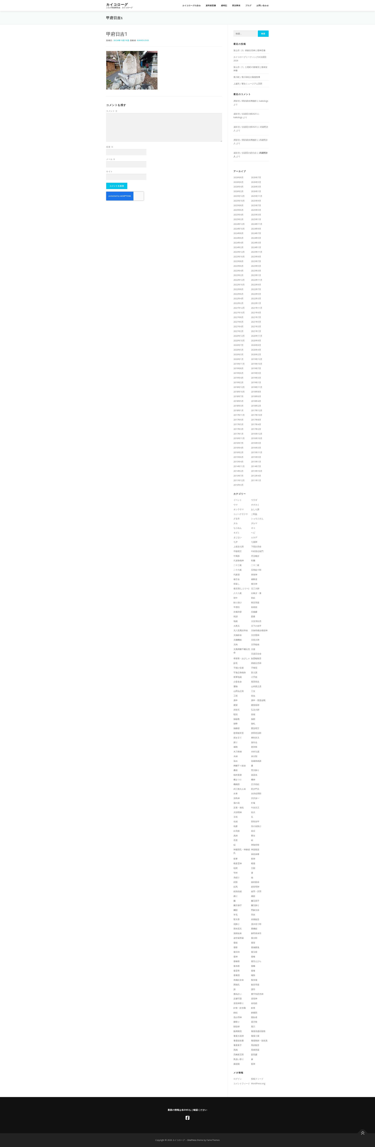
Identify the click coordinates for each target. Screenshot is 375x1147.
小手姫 (254, 677)
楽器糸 (254, 774)
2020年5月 (238, 349)
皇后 (253, 830)
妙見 (235, 663)
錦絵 (235, 1012)
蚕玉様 (254, 951)
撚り (235, 742)
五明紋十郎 (256, 569)
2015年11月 (256, 452)
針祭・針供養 (239, 1007)
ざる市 (236, 518)
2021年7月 (256, 317)
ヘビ (253, 532)
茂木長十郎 (256, 924)
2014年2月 (238, 471)
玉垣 (235, 816)
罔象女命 (255, 910)
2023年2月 (238, 275)
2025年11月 (256, 196)
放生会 (254, 742)
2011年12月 (239, 480)
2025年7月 (256, 205)
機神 (253, 779)
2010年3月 (238, 484)
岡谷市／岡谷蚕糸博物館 (244, 101)
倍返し (236, 583)
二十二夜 (255, 565)
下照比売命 (256, 546)
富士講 (254, 672)
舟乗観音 (255, 919)
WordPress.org (258, 1083)
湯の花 (236, 802)
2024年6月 (238, 238)
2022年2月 (238, 303)
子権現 (254, 667)
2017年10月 (256, 415)
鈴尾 (253, 1007)
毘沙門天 (255, 789)
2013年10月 (256, 471)
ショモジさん (257, 518)
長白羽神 (237, 1017)
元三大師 (255, 588)
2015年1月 (256, 461)
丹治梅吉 (255, 556)
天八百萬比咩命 (240, 630)
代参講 (236, 574)
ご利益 (254, 514)
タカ (235, 523)
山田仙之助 (238, 691)
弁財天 (236, 709)
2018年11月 (256, 387)
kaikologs (143, 40)
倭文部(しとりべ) (241, 588)
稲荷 (235, 868)
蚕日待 (236, 951)
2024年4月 (238, 242)
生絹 (235, 821)
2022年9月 (256, 284)
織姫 (253, 896)
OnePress (191, 1140)
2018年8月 (256, 391)
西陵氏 (236, 984)
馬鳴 (235, 1049)
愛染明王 (255, 728)
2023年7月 (256, 261)
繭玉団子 (255, 900)
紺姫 (235, 882)
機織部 (236, 784)
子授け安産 (238, 667)
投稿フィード (257, 1078)
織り (235, 896)
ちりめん (237, 528)
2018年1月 (238, 410)
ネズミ (236, 532)
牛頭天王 (255, 807)
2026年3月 (256, 186)
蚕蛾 (253, 966)
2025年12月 (239, 196)
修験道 (254, 579)
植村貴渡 (237, 774)
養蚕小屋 (255, 1035)
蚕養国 (236, 975)
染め (235, 761)
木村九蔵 (255, 751)
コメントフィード (241, 1083)
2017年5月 (238, 424)
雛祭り (236, 1021)
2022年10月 (239, 284)
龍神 (253, 1063)
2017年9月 (238, 419)
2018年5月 (238, 401)
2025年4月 (238, 214)
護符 (253, 989)
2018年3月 (238, 405)
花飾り (236, 924)
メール (110, 159)
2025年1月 (256, 219)
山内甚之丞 (256, 686)
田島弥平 (255, 821)
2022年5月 (256, 294)
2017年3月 (238, 429)
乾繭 (253, 560)
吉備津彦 (237, 611)
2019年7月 (256, 368)
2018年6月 (256, 396)
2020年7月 (238, 345)
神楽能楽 (255, 849)
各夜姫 (254, 607)
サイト (109, 171)
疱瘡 (235, 826)
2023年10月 (239, 256)
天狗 (235, 644)
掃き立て (237, 737)
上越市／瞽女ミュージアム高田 (247, 83)
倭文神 (254, 583)
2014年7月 (256, 466)
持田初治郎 (256, 733)
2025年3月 (256, 214)
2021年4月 (238, 326)
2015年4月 (238, 461)
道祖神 (254, 998)
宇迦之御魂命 (239, 672)
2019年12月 (256, 359)
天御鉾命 (237, 635)
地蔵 (235, 621)
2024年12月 (239, 224)
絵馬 (235, 886)
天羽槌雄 (255, 644)
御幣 (235, 723)
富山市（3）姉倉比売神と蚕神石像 (249, 50)
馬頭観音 (255, 1045)
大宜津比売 (256, 621)
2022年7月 (256, 289)
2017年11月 (239, 415)
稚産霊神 (237, 863)
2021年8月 (238, 317)
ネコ (253, 528)
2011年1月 (256, 480)
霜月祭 (254, 1021)
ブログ (248, 5)
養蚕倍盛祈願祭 (258, 1031)
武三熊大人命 (239, 789)
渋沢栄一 (255, 798)
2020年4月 (256, 349)
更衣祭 (254, 746)
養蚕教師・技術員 (259, 1040)
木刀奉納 (237, 751)
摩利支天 (255, 737)
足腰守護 (237, 998)
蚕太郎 (254, 938)
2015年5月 (256, 457)
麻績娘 (236, 1063)
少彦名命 (237, 681)
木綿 (235, 756)
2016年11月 (239, 438)
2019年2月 (238, 382)
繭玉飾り (255, 905)
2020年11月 (256, 335)
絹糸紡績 (237, 891)
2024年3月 (256, 242)
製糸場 (254, 979)
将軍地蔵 (237, 677)
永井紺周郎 (256, 793)
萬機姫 (254, 928)
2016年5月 (256, 443)
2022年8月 (238, 289)
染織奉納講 (256, 761)
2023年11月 (256, 251)
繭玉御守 (237, 905)
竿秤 (235, 872)
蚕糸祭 (236, 966)
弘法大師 (255, 709)
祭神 (253, 858)
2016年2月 (238, 452)
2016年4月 (238, 447)
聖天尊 (236, 919)
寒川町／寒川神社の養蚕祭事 (246, 77)
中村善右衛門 (257, 551)
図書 (253, 616)
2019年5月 (256, 373)
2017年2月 (256, 429)
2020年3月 (238, 354)
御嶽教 (236, 719)
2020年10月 (239, 340)
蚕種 (253, 956)
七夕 (235, 541)
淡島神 (236, 798)
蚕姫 (235, 942)
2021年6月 (238, 321)
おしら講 (255, 509)
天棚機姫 (237, 639)
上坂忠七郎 (238, 546)
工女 (253, 691)
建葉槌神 (255, 705)
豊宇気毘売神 (257, 994)
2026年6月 (238, 182)
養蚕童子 (237, 1045)
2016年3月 (256, 447)
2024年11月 (256, 224)
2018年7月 (238, 396)
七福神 (254, 541)
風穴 (253, 1026)
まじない (237, 537)
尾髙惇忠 (255, 681)
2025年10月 (239, 200)
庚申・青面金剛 (258, 700)
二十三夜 (237, 565)
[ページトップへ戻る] (362, 1133)
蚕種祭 (236, 961)
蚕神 (235, 956)
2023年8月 (238, 261)
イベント (237, 500)
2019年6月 (238, 373)
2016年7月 (238, 443)
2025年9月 (256, 200)
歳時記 (224, 5)
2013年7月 (238, 475)
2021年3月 (256, 326)
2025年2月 (238, 219)
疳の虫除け (256, 826)
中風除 (236, 556)
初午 (235, 597)
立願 (253, 868)
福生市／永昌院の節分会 (244, 152)
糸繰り (236, 877)
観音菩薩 (255, 984)
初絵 (253, 597)
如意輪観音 (256, 658)
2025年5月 (256, 210)
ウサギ (254, 500)
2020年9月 (256, 340)
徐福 (253, 714)
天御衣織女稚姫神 (259, 630)
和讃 (235, 616)
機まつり (237, 779)
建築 (235, 705)
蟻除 (253, 975)
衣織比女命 (238, 979)
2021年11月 (256, 307)
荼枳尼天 (237, 928)
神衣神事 (255, 854)
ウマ (235, 504)
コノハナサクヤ (240, 514)
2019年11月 (239, 363)
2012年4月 (256, 475)
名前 (109, 147)
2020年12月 (239, 335)
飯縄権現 (237, 1031)
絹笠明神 (255, 886)
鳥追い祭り (238, 1059)
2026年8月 (238, 177)
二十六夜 (237, 569)
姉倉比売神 (256, 663)
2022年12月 (239, 279)
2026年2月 (238, 191)
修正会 (236, 579)
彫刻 (235, 714)
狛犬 (253, 812)
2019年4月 (238, 377)
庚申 (235, 700)
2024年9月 (256, 228)
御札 (253, 723)
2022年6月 (238, 294)
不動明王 (237, 551)
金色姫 (254, 1003)
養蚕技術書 (238, 1040)
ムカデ (254, 537)
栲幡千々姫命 (239, 765)
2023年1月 (256, 275)
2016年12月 (256, 433)
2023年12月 (239, 251)
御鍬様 (236, 728)
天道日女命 (256, 653)
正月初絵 (255, 784)
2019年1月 (256, 382)
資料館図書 (211, 5)
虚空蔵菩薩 (238, 938)
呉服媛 (254, 611)
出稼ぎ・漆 (256, 593)
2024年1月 (256, 247)
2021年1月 (256, 331)
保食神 (254, 574)
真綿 (235, 835)
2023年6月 (238, 266)
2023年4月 (238, 270)
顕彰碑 (236, 1026)
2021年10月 (239, 312)
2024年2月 (238, 247)
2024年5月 (256, 238)
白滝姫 (236, 830)
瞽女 (253, 835)
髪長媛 (254, 1054)
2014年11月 (239, 466)
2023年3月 (256, 270)
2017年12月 (256, 410)
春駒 (235, 746)
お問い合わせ (262, 5)
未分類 (254, 756)
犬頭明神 (237, 812)
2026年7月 (256, 177)
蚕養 (253, 970)
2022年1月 (256, 303)
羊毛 (235, 914)
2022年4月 (238, 298)
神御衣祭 (255, 844)
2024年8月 (238, 233)
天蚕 (253, 649)
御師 (253, 719)
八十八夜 (237, 593)
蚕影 (235, 947)
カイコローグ (117, 4)
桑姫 (235, 770)
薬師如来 (237, 933)
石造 (235, 840)
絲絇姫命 (255, 882)
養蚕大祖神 (238, 1035)
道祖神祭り (238, 1003)
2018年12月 (239, 387)
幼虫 (253, 695)
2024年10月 (239, 228)
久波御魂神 (238, 560)
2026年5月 (256, 182)
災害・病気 (238, 807)
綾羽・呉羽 (256, 891)
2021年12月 (239, 307)
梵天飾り (255, 770)
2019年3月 (256, 377)
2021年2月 (238, 331)
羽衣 (253, 914)
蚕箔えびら (256, 961)
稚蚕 (253, 863)
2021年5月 (256, 321)
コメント (111, 111)
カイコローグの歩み (191, 5)
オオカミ (255, 504)
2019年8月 (238, 368)
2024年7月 (256, 233)
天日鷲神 (255, 635)
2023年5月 (256, 266)
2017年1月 (238, 433)
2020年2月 (256, 354)
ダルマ (254, 523)
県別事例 (236, 5)
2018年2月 (256, 405)
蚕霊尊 (236, 970)
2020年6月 (256, 345)
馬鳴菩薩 (255, 1049)
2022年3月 (256, 298)
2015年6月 (238, 457)
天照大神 (255, 639)
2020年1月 (238, 359)
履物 (235, 686)
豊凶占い (237, 994)
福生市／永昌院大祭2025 (245, 113)
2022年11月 (256, 279)
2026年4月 (238, 186)
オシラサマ (238, 509)
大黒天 (236, 625)
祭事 (235, 858)
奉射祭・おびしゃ (241, 658)
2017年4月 (256, 424)
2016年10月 (256, 438)
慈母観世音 (238, 733)
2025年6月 (238, 210)
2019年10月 (256, 363)
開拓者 (254, 1017)
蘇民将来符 (256, 933)
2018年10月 (239, 391)
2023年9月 (256, 256)
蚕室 (253, 942)
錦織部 (254, 1012)
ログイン (237, 1078)
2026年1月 (256, 191)
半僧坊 (236, 607)
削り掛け (237, 602)
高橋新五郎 (238, 1054)
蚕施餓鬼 (255, 947)
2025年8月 (238, 205)
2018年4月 (256, 401)
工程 (235, 695)
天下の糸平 (256, 625)
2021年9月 (256, 312)
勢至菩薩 (255, 602)
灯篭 (253, 802)
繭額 (235, 910)
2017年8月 (256, 419)
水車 (235, 793)
